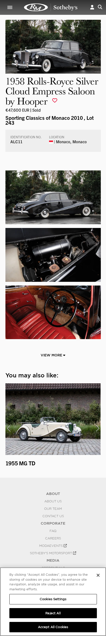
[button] (92, 7)
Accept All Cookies (53, 627)
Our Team (53, 509)
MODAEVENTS (51, 546)
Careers (53, 538)
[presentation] (8, 428)
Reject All (52, 613)
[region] (53, 601)
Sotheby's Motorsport (51, 553)
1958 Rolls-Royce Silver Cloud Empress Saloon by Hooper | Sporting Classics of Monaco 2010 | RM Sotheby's (50, 7)
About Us (53, 501)
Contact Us (53, 516)
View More (52, 355)
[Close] (98, 575)
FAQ (53, 531)
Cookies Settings (53, 599)
